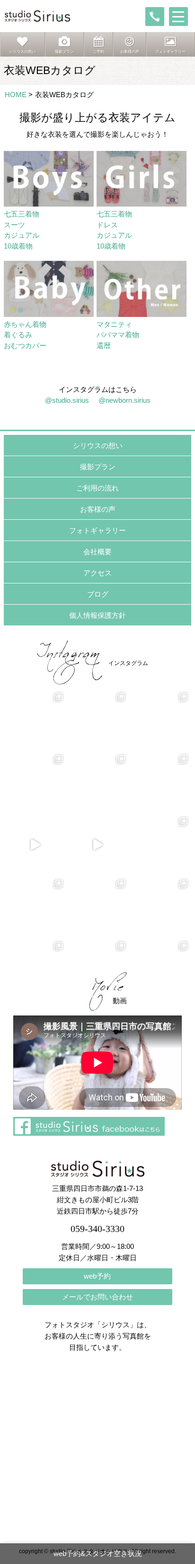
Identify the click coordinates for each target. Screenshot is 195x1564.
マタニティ (114, 324)
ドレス (107, 225)
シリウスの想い (98, 445)
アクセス (97, 573)
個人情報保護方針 (97, 615)
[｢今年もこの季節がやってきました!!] (97, 845)
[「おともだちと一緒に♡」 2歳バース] (97, 782)
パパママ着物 (118, 335)
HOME (16, 95)
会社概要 (97, 552)
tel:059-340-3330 (154, 16)
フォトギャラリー (97, 530)
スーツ (14, 225)
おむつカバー (25, 345)
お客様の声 (97, 509)
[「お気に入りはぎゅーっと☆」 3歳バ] (35, 782)
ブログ (97, 594)
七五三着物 (21, 214)
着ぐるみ (18, 335)
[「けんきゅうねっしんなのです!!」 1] (35, 907)
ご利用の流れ (97, 488)
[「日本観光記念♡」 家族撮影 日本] (160, 720)
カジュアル (21, 235)
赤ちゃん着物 (25, 324)
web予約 (97, 1276)
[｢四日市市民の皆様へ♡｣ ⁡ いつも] (160, 907)
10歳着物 (18, 246)
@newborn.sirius (124, 400)
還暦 (104, 345)
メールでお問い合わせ (97, 1297)
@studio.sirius (67, 400)
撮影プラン (97, 467)
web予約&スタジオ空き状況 (97, 1553)
